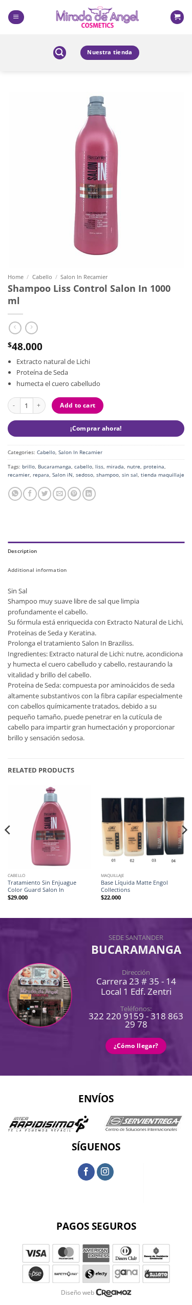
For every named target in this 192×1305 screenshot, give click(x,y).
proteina (153, 466)
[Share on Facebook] (29, 494)
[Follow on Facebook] (86, 1172)
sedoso (84, 474)
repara (41, 474)
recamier (19, 474)
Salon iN (62, 474)
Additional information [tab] (37, 569)
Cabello (42, 277)
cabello (83, 466)
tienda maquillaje (162, 474)
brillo (28, 466)
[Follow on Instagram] (105, 1172)
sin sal (130, 474)
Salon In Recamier (84, 277)
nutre (133, 466)
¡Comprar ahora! (96, 428)
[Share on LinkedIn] (89, 494)
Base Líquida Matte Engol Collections (134, 886)
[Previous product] (31, 328)
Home (16, 277)
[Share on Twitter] (44, 494)
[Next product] (15, 328)
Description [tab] (22, 550)
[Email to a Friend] (59, 494)
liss (99, 466)
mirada (115, 466)
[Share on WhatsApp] (15, 494)
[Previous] (8, 850)
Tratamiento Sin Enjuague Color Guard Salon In (42, 886)
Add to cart (77, 405)
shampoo (107, 474)
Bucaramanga (54, 466)
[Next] (184, 850)
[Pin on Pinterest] (74, 494)
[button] (16, 17)
